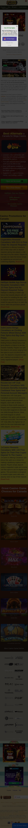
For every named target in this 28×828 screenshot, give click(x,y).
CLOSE (9, 45)
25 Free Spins (10, 39)
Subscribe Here (9, 42)
